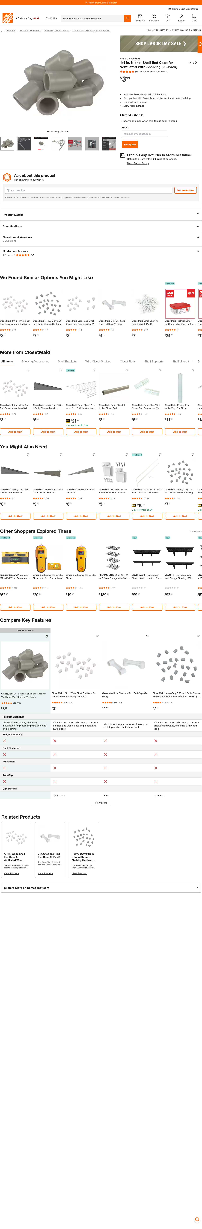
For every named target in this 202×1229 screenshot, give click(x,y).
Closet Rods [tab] (128, 361)
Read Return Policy (138, 163)
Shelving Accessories (56, 30)
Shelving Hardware (30, 30)
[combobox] (92, 18)
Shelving (11, 30)
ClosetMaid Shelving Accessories (91, 30)
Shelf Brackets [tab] (67, 361)
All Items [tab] (7, 361)
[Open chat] (200, 44)
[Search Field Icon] (127, 18)
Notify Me (130, 144)
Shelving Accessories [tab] (35, 361)
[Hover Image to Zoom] (58, 82)
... (1, 30)
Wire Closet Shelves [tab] (98, 361)
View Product (11, 873)
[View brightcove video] (75, 143)
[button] (101, 215)
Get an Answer (185, 190)
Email (125, 127)
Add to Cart (15, 431)
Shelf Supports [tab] (153, 361)
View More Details (134, 105)
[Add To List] (189, 62)
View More (101, 802)
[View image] (7, 143)
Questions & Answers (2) (155, 71)
